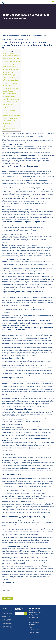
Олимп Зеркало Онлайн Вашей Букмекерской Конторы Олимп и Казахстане (10, 110)
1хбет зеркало (16, 163)
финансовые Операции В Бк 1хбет (10, 77)
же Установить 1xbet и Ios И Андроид (11, 105)
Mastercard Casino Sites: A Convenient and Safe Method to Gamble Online (34, 631)
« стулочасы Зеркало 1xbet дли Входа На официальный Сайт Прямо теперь (11, 80)
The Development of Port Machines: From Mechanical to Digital (34, 626)
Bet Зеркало (5, 107)
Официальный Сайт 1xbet (8, 53)
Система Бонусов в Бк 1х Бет (9, 74)
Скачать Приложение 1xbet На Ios (10, 64)
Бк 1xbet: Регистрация (8, 113)
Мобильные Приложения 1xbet (10, 118)
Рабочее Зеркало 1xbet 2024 (9, 75)
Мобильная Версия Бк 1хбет (9, 120)
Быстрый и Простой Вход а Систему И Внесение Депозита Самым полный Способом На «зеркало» (11, 71)
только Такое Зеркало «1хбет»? (10, 83)
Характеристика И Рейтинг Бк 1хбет (11, 88)
